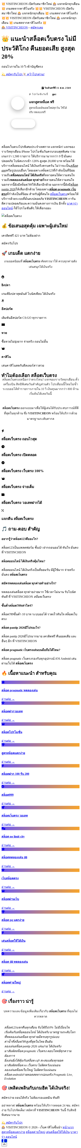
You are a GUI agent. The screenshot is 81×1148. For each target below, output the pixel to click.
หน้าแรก (68, 1127)
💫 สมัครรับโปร (12, 74)
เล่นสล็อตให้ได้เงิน (58, 1132)
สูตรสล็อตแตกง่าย (13, 1132)
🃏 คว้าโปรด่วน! (33, 74)
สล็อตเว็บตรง (58, 194)
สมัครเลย (37, 27)
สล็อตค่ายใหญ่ (35, 1132)
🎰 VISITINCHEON (15, 27)
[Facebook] (2, 1140)
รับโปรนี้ (25, 123)
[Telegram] (5, 1140)
